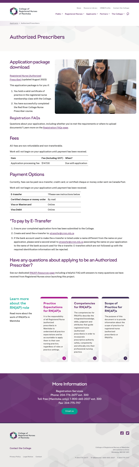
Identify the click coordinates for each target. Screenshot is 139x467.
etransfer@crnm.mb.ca (62, 233)
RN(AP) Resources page (42, 272)
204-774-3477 (82, 458)
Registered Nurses (74, 14)
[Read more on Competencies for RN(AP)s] (85, 329)
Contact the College (121, 8)
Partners (104, 14)
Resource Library (90, 8)
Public (58, 14)
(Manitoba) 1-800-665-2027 (104, 458)
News (79, 8)
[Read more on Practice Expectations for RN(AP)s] (54, 329)
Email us (69, 411)
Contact (39, 457)
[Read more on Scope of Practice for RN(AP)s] (115, 329)
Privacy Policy (15, 457)
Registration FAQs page (55, 127)
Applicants (91, 14)
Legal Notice (28, 457)
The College (117, 14)
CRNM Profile (105, 8)
